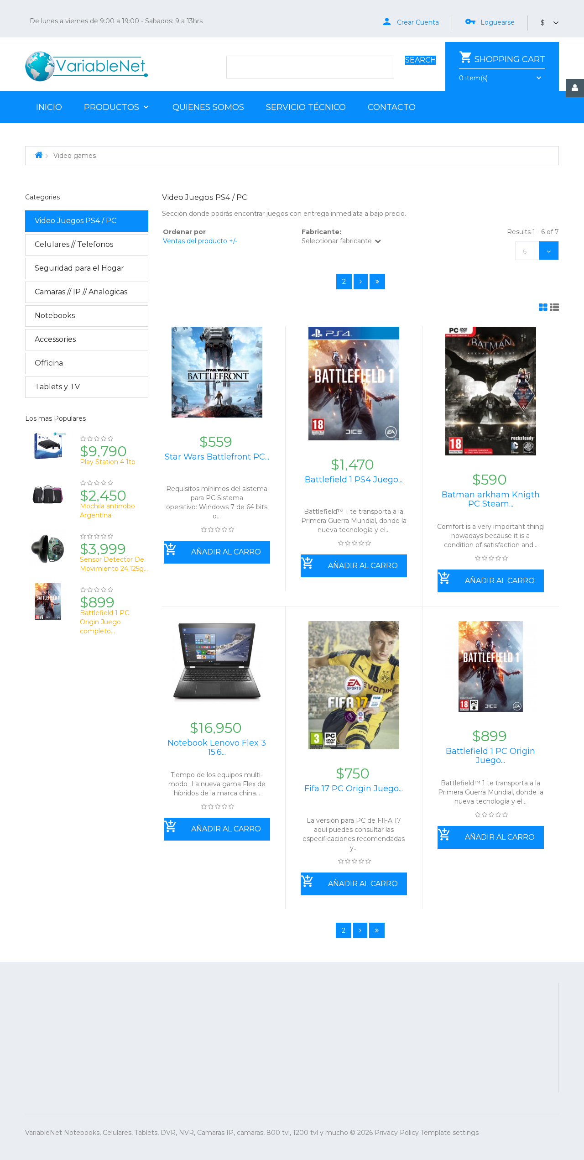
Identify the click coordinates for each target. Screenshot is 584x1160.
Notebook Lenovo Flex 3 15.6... (216, 747)
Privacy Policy (397, 1133)
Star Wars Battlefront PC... (217, 457)
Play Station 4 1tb (108, 462)
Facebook (347, 1043)
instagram (419, 1043)
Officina (49, 363)
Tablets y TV (57, 386)
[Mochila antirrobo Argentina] (48, 498)
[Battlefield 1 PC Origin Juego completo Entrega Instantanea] (48, 605)
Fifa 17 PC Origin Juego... (353, 789)
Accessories (55, 339)
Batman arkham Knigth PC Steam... (491, 499)
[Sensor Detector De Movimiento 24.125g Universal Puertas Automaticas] (48, 552)
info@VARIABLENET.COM (359, 1001)
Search (420, 60)
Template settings (450, 1133)
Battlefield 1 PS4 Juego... (353, 480)
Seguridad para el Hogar (79, 268)
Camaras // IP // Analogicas (81, 291)
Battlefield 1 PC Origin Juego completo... (104, 622)
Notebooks (55, 315)
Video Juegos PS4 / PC (75, 220)
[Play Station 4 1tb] (48, 450)
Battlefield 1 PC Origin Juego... (490, 755)
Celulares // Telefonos (74, 244)
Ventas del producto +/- (200, 241)
